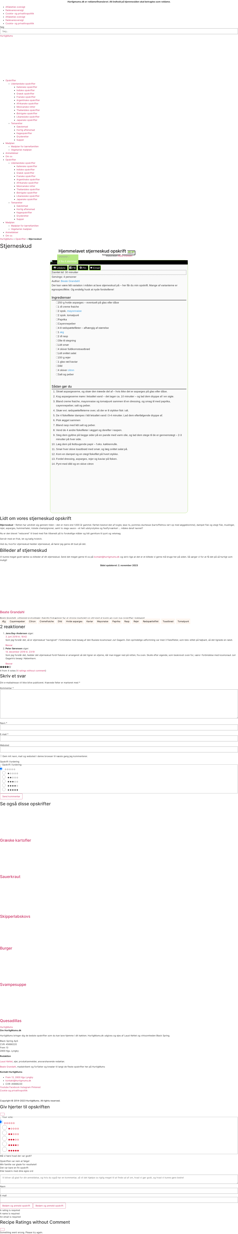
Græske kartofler (15, 840)
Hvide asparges (74, 621)
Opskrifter (11, 80)
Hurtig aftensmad (26, 130)
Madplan (10, 143)
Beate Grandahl (70, 281)
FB (74, 267)
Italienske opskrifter (27, 87)
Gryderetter (23, 136)
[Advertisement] (119, 58)
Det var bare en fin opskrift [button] (14, 1167)
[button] (60, 257)
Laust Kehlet (6, 1061)
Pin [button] (84, 267)
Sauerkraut (10, 876)
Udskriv (61, 267)
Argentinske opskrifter (28, 100)
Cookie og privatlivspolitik (14, 1090)
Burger (6, 948)
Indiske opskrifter (26, 90)
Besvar (9, 645)
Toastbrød (168, 621)
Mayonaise (102, 621)
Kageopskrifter (24, 133)
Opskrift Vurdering (9, 761)
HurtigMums (6, 35)
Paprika (116, 621)
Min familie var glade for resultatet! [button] (18, 1164)
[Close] (2, 1114)
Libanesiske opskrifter (28, 116)
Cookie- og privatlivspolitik (20, 13)
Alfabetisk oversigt (15, 7)
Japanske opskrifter (27, 120)
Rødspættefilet (151, 621)
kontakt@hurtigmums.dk (107, 556)
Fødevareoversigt (15, 10)
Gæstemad (22, 126)
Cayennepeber (17, 621)
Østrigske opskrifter (27, 113)
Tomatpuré (183, 621)
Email (96, 267)
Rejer (136, 621)
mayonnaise (74, 310)
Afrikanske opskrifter (27, 103)
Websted (4, 745)
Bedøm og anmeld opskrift (16, 1205)
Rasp (126, 621)
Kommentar (7, 688)
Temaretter (16, 123)
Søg (2, 27)
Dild (60, 621)
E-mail (4, 734)
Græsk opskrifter (25, 93)
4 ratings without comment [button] (31, 670)
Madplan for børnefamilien (25, 146)
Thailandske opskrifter (28, 110)
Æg (4, 621)
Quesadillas (10, 1020)
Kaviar (89, 621)
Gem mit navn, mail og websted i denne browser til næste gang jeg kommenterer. (45, 756)
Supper (20, 139)
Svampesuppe (13, 984)
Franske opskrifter (26, 97)
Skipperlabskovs (15, 916)
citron (71, 370)
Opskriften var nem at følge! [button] (14, 1161)
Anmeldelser (12, 153)
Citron (32, 621)
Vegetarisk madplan (21, 149)
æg (62, 332)
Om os (9, 156)
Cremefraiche (47, 621)
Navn (3, 723)
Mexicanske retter (26, 106)
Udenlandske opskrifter (23, 83)
